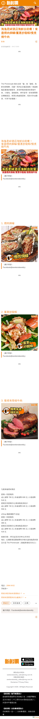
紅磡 (26, 603)
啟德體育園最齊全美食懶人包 (14, 697)
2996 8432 (10, 585)
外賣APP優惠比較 (10, 703)
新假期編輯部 (5, 46)
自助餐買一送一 (9, 711)
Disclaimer (14, 682)
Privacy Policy (23, 682)
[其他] (36, 43)
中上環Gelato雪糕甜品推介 (23, 700)
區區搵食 (16, 603)
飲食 (3, 41)
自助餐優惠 (21, 711)
